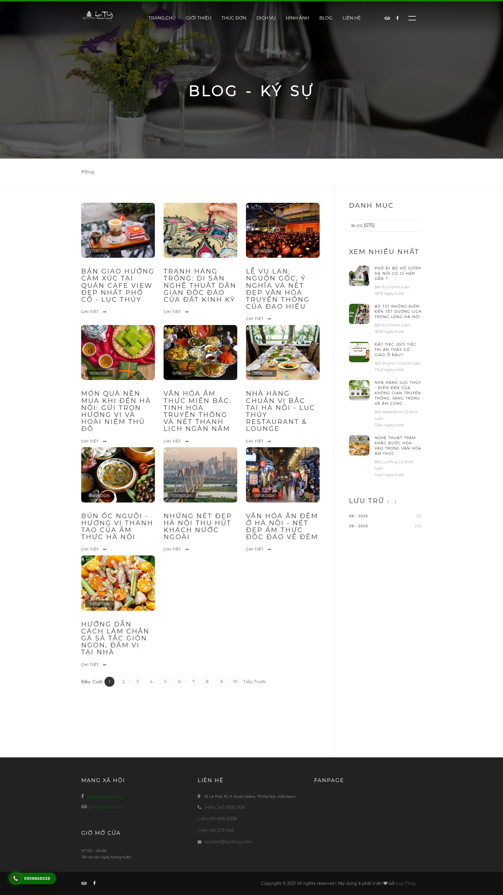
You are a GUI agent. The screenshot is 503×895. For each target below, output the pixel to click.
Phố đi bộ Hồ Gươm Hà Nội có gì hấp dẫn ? (398, 273)
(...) (392, 501)
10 (235, 681)
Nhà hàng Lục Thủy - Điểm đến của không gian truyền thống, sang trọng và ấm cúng (398, 393)
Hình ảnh (297, 18)
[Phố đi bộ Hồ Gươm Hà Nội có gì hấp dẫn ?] (359, 275)
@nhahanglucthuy (106, 796)
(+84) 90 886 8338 (217, 818)
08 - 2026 (358, 516)
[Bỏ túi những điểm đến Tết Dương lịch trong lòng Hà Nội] (359, 313)
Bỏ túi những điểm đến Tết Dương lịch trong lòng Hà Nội (398, 311)
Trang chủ (162, 18)
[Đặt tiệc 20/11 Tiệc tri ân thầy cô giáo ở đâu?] (359, 351)
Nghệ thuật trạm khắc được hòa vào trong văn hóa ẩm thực (398, 446)
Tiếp (248, 681)
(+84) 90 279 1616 (216, 830)
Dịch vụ (266, 18)
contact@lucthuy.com (228, 841)
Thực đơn (234, 18)
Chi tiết (90, 312)
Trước (260, 681)
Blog (325, 18)
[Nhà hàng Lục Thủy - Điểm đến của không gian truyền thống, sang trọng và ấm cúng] (359, 390)
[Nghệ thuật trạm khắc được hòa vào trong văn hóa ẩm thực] (359, 445)
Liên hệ (352, 18)
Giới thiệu (198, 18)
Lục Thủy (406, 883)
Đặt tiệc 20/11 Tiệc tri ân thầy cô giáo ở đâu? (395, 349)
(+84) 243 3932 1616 (224, 807)
